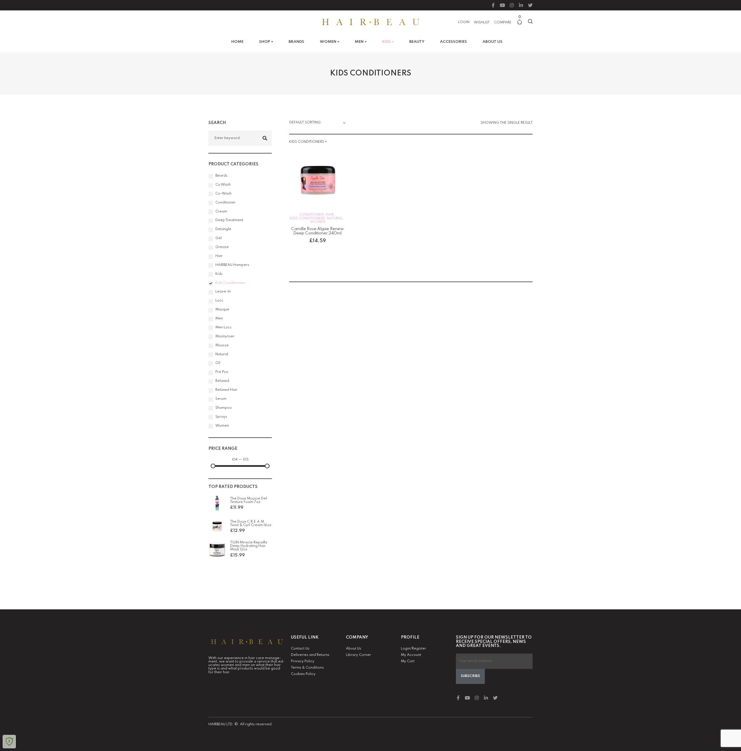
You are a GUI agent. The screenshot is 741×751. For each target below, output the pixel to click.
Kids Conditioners (307, 218)
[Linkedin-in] (521, 5)
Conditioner (311, 215)
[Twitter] (530, 5)
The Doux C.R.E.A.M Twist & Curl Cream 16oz (251, 523)
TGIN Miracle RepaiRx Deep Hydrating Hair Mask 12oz (248, 546)
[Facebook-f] (493, 5)
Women (317, 222)
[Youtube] (502, 5)
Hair (330, 215)
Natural (335, 218)
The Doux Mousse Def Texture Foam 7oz (248, 500)
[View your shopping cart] (519, 25)
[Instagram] (511, 5)
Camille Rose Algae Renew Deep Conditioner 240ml (317, 231)
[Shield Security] (9, 741)
